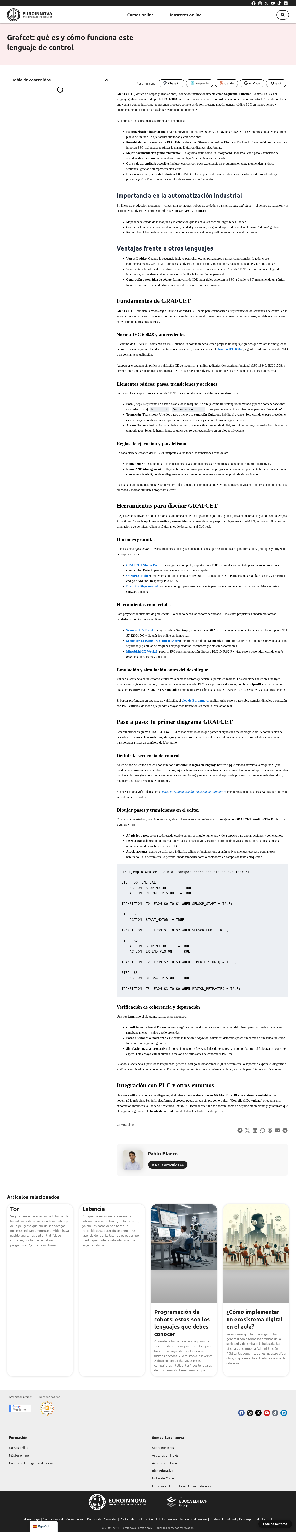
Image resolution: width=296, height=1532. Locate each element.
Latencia (93, 1208)
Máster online (19, 1455)
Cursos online (140, 15)
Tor (14, 1208)
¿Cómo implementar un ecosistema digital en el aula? (254, 1319)
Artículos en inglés (165, 1455)
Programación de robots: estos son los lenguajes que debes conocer (182, 1322)
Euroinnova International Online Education (182, 1486)
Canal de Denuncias (163, 1519)
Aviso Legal (32, 1519)
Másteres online (186, 15)
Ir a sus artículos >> (168, 1164)
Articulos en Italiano (166, 1463)
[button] (282, 15)
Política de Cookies (133, 1519)
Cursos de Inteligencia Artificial (31, 1463)
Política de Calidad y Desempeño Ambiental (241, 1519)
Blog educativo (162, 1470)
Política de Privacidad (102, 1519)
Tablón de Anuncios (193, 1519)
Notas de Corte (163, 1478)
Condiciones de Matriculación (64, 1519)
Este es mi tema (275, 1524)
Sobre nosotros (163, 1447)
